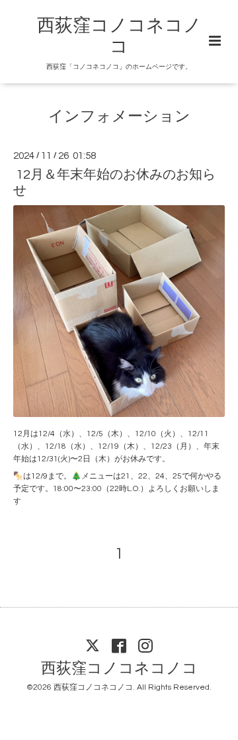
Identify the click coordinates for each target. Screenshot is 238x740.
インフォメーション (119, 116)
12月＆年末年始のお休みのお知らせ (114, 182)
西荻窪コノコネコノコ (119, 668)
